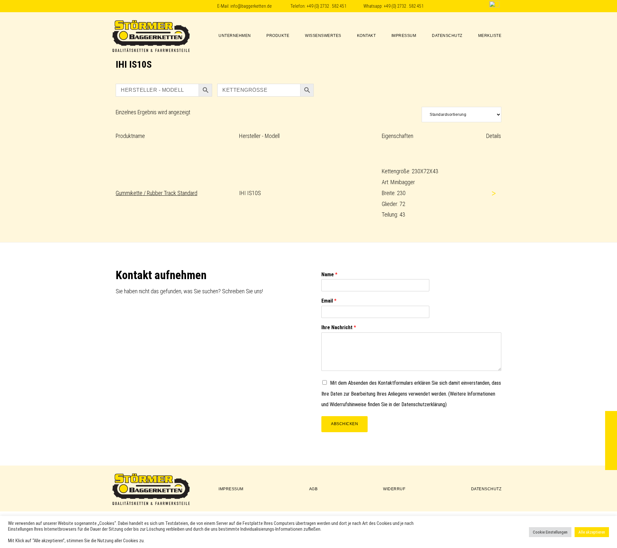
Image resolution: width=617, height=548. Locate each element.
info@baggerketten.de (251, 6)
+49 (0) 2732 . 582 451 (326, 6)
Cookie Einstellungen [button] (550, 532)
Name (329, 274)
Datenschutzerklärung (423, 404)
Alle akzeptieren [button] (591, 532)
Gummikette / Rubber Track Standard (156, 193)
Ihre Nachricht (338, 327)
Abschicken (344, 424)
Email (328, 301)
